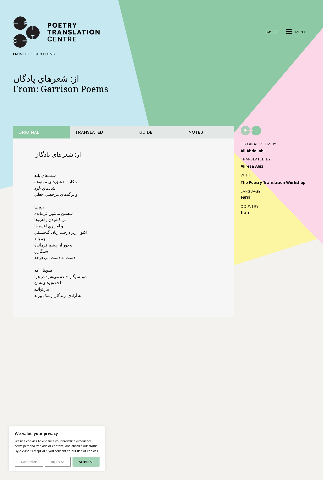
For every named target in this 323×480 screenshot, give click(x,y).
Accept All (86, 462)
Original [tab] (28, 132)
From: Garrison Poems (34, 54)
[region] (57, 448)
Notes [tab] (196, 132)
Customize (29, 462)
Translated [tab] (89, 132)
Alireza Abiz (252, 166)
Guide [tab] (145, 132)
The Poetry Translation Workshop (273, 182)
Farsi (245, 197)
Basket (272, 32)
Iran (245, 212)
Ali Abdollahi (253, 150)
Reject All (58, 462)
